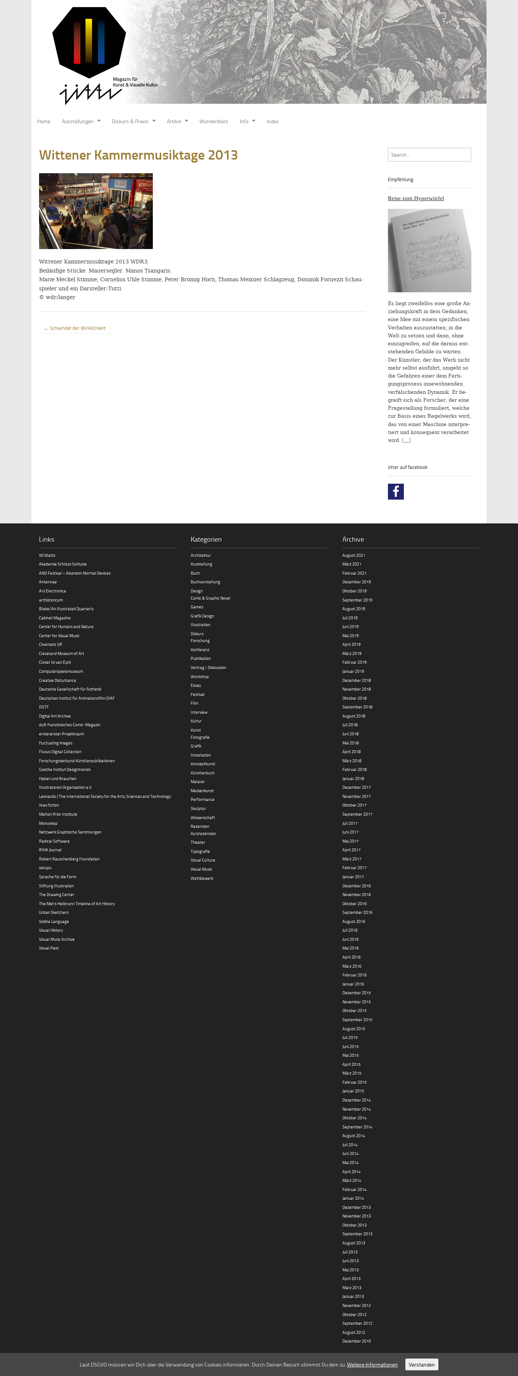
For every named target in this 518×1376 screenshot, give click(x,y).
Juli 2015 (350, 1037)
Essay (196, 685)
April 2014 (351, 1171)
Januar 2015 (353, 1091)
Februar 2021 (354, 573)
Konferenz (200, 649)
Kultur (196, 721)
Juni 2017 (350, 832)
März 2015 (351, 1073)
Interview (199, 712)
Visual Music (201, 869)
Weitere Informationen (372, 1364)
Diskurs (197, 633)
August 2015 (353, 1028)
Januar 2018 (353, 778)
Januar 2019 (353, 671)
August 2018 (353, 716)
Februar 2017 (354, 867)
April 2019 (351, 644)
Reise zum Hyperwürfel (416, 198)
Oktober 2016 (354, 903)
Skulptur (198, 808)
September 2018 (357, 707)
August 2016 (353, 921)
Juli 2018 (350, 724)
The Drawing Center (56, 894)
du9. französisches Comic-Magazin (69, 724)
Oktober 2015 (354, 1010)
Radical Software (54, 841)
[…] (406, 440)
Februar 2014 (354, 1189)
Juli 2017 (350, 823)
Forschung (200, 640)
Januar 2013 (353, 1296)
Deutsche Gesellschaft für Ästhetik (70, 689)
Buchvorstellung (205, 582)
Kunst (196, 730)
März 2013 (351, 1287)
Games (197, 607)
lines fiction (49, 805)
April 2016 (351, 957)
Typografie (200, 851)
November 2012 (356, 1305)
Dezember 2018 (356, 680)
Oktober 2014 (354, 1118)
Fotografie (200, 737)
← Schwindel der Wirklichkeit (75, 327)
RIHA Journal (50, 850)
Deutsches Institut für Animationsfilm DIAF (77, 698)
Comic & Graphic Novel (211, 598)
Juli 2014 (350, 1144)
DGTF (44, 707)
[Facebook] (396, 492)
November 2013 (356, 1216)
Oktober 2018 (354, 698)
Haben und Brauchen (58, 778)
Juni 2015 (350, 1046)
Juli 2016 (350, 930)
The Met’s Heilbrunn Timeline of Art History (77, 903)
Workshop (200, 676)
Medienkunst (202, 790)
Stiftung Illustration (56, 886)
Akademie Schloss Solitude (63, 564)
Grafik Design (202, 616)
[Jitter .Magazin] (259, 57)
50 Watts (47, 555)
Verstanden (422, 1364)
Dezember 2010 (356, 1341)
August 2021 (353, 555)
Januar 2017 (353, 876)
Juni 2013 (350, 1260)
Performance (203, 799)
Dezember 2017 (356, 787)
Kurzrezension (203, 833)
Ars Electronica (52, 591)
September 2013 (357, 1234)
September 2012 (357, 1323)
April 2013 (351, 1278)
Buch (195, 573)
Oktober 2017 (354, 805)
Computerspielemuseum (61, 671)
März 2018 (351, 760)
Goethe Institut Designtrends (65, 769)
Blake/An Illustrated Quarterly (66, 608)
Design (197, 591)
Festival (198, 694)
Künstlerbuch (203, 773)
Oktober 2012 (354, 1314)
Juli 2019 (350, 618)
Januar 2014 (353, 1198)
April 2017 (351, 850)
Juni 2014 (350, 1153)
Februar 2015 (354, 1082)
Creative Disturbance (57, 680)
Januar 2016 (353, 984)
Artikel (174, 121)
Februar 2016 (354, 975)
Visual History (51, 930)
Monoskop (48, 823)
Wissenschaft (203, 817)
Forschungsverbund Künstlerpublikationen (77, 760)
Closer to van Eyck (55, 662)
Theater (198, 842)
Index (272, 121)
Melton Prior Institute (58, 814)
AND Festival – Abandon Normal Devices (75, 573)
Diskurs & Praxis (130, 121)
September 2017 (357, 814)
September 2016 (357, 912)
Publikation (201, 658)
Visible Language (54, 921)
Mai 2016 (350, 948)
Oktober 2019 (354, 591)
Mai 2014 (350, 1162)
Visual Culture (203, 860)
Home (43, 121)
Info (244, 121)
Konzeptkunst (203, 763)
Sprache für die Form (57, 876)
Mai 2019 (350, 635)
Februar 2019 (354, 662)
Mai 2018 (350, 743)
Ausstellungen (78, 121)
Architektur (201, 555)
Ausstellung (201, 564)
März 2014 (351, 1180)
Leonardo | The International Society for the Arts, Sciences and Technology (105, 796)
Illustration (200, 624)
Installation (201, 755)
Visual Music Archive (57, 939)
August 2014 (353, 1135)
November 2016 (356, 894)
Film (194, 703)
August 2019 (353, 608)
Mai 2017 (350, 841)
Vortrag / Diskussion (208, 667)
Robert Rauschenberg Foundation (69, 859)
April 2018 (351, 751)
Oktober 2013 (354, 1225)
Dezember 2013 (356, 1207)
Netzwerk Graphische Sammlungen (70, 832)
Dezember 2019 (356, 582)
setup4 (45, 867)
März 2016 (351, 966)
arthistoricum (51, 600)
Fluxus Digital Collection (60, 751)
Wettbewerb (202, 878)
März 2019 (351, 653)
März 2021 (351, 564)
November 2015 (356, 1002)
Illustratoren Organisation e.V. (65, 787)
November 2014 (356, 1109)
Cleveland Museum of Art (61, 653)
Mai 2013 (350, 1270)
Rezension (200, 826)
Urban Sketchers (54, 912)
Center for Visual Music (59, 635)
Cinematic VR (50, 644)
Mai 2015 (350, 1055)
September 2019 (357, 600)
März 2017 (351, 859)
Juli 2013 (350, 1252)
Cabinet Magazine (55, 618)
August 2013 (353, 1243)
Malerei (197, 781)
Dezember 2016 (356, 886)
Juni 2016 (350, 939)
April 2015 (351, 1064)
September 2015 (357, 1019)
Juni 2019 (350, 626)
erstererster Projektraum (61, 734)
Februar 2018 (354, 769)
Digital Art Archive (55, 716)
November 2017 (356, 796)
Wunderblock (213, 121)
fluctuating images (55, 743)
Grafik (196, 746)
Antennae (48, 582)
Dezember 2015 (356, 992)
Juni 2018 (350, 734)
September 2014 (357, 1127)
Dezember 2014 (356, 1100)
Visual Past (49, 948)
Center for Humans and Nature (66, 626)
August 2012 (353, 1332)
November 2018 (356, 689)
